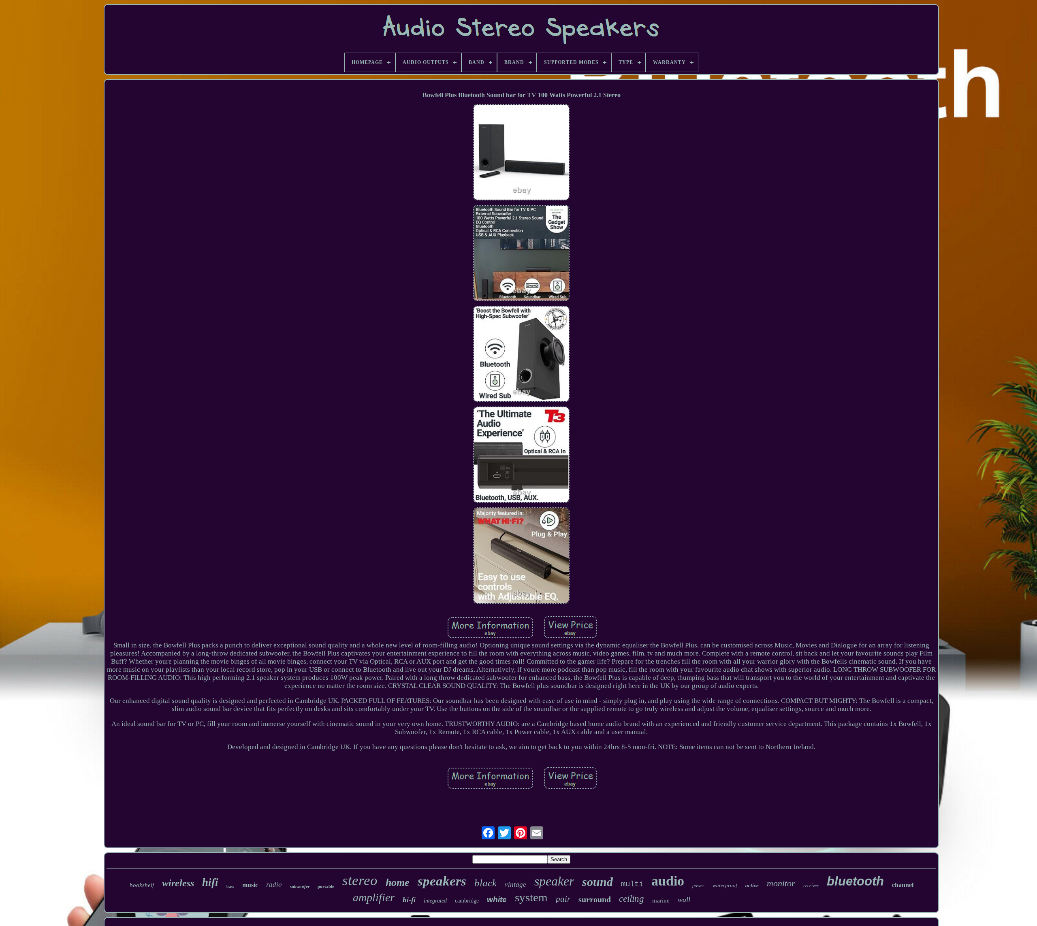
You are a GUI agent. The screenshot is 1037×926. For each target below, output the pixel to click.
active (752, 885)
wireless (178, 883)
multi (632, 884)
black (485, 882)
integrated (435, 901)
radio (274, 884)
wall (684, 900)
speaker (554, 881)
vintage (515, 884)
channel (902, 884)
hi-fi (409, 900)
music (250, 884)
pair (563, 899)
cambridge (467, 901)
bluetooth (855, 881)
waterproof (725, 885)
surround (594, 899)
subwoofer (299, 886)
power (698, 885)
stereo (360, 880)
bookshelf (142, 885)
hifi (210, 882)
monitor (781, 883)
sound (597, 881)
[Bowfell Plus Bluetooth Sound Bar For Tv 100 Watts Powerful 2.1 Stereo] (521, 153)
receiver (811, 885)
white (497, 899)
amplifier (374, 897)
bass (230, 886)
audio (667, 880)
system (531, 897)
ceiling (631, 899)
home (398, 882)
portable (326, 886)
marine (661, 900)
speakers (442, 881)
